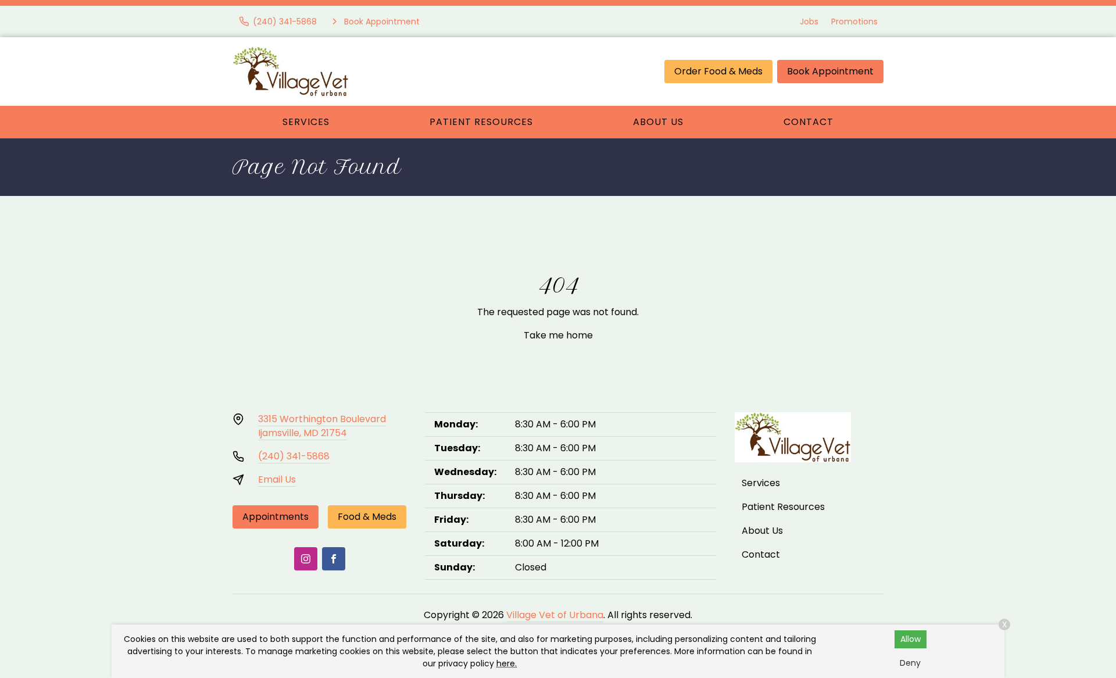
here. (506, 663)
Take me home (558, 335)
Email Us (277, 479)
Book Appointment (830, 71)
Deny (910, 663)
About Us (658, 122)
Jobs (809, 21)
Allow (910, 639)
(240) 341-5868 (294, 456)
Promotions (854, 21)
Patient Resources (481, 122)
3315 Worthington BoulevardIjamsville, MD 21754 (322, 426)
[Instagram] (305, 558)
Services (306, 122)
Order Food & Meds (718, 71)
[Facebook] (333, 558)
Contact (809, 122)
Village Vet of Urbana (554, 615)
